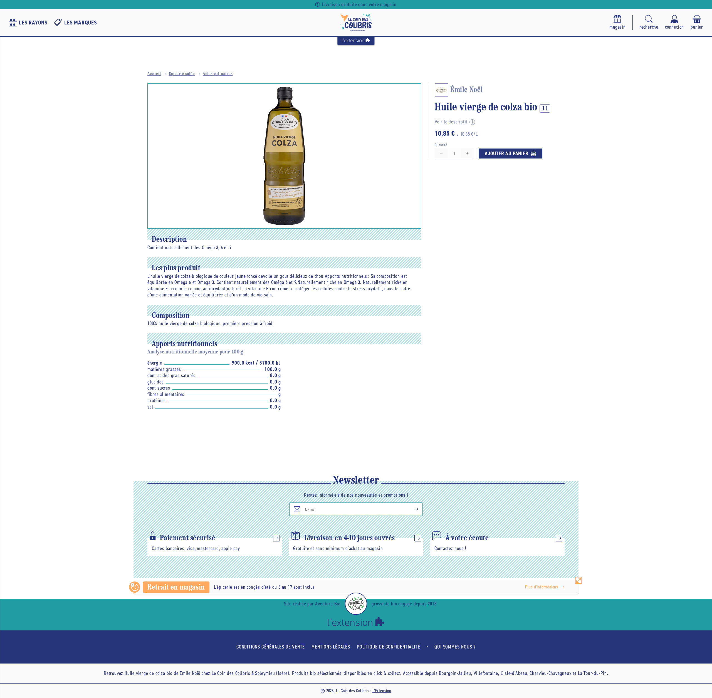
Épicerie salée (182, 74)
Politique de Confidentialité (388, 646)
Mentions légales (331, 646)
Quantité (441, 145)
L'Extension (381, 691)
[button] (648, 22)
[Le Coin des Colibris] (356, 22)
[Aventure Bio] (356, 604)
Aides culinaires (218, 74)
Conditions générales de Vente (270, 646)
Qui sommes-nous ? (455, 646)
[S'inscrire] (411, 509)
